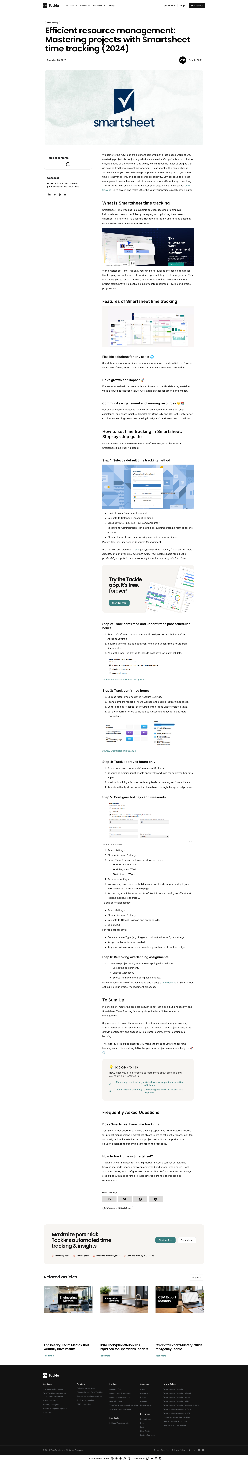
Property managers (51, 1404)
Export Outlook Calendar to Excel (177, 1409)
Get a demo (169, 5)
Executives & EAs (50, 1400)
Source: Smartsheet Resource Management (124, 679)
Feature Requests (147, 1435)
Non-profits (48, 1412)
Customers (145, 1393)
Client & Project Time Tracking (90, 1392)
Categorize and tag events (174, 1425)
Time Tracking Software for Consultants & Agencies (54, 1395)
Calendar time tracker (86, 1388)
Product (113, 1384)
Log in (183, 5)
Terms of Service (161, 1450)
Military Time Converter (119, 1423)
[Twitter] (54, 194)
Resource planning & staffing (89, 1396)
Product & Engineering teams (55, 1408)
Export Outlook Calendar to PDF (176, 1413)
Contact (143, 1401)
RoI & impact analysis (86, 1400)
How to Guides (169, 1384)
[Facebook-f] (59, 194)
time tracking (169, 982)
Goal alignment (115, 1401)
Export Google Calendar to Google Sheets (181, 1405)
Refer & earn (145, 1405)
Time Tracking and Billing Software (117, 1208)
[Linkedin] (49, 194)
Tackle (135, 549)
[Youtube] (65, 194)
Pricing (143, 1397)
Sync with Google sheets (120, 1409)
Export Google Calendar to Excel (177, 1393)
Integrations (145, 1419)
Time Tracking (52, 23)
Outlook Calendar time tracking (176, 1417)
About (142, 1389)
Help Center (145, 1431)
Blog (142, 1423)
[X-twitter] (194, 1450)
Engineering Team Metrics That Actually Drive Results (66, 1347)
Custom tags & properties (120, 1393)
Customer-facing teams (53, 1389)
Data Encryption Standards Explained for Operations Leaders (124, 1347)
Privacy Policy (178, 1450)
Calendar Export (116, 1389)
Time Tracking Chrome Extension (123, 1405)
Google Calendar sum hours (175, 1421)
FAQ (142, 1427)
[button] (109, 1199)
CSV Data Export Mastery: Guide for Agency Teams (179, 1347)
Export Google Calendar (173, 1389)
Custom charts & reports (119, 1397)
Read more (49, 1355)
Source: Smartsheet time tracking (119, 751)
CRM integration (84, 1404)
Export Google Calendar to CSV (176, 1397)
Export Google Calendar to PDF (176, 1401)
